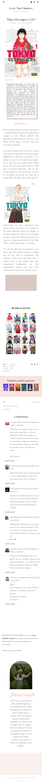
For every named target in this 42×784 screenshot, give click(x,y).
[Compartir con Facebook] (32, 364)
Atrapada (15, 489)
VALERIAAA (15, 517)
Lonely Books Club (18, 422)
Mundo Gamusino (18, 549)
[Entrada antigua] (31, 402)
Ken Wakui (12, 364)
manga (5, 366)
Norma (11, 366)
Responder (10, 461)
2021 (6, 364)
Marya (13, 466)
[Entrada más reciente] (6, 402)
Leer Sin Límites (21, 8)
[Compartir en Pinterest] (37, 364)
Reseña (5, 369)
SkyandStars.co (21, 781)
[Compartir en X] (35, 364)
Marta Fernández (17, 578)
